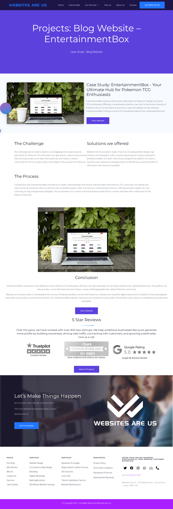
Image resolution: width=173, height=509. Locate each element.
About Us (120, 5)
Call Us (131, 475)
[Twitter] (125, 468)
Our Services (90, 5)
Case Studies (74, 5)
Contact (133, 5)
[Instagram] (138, 468)
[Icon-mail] (151, 468)
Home (61, 5)
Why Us (107, 5)
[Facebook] (131, 468)
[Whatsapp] (144, 468)
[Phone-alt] (157, 468)
